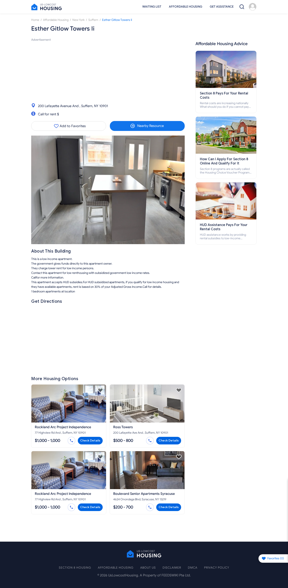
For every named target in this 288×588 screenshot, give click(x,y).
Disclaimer (172, 567)
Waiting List (151, 6)
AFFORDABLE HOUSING (115, 567)
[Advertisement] (108, 71)
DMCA (192, 567)
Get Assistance (222, 6)
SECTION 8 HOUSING (75, 567)
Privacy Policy (216, 567)
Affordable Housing (185, 6)
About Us (148, 567)
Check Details (90, 440)
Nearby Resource (150, 126)
